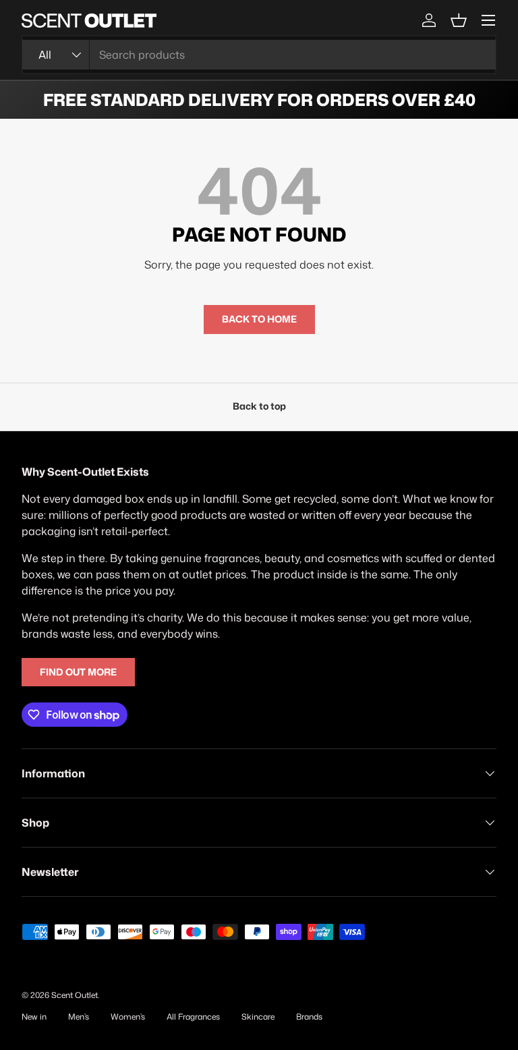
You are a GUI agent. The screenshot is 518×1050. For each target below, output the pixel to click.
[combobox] (259, 55)
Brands (309, 1016)
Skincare (258, 1016)
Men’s (78, 1016)
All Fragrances (193, 1016)
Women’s (128, 1016)
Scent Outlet (74, 995)
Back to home (259, 319)
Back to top (259, 406)
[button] (458, 20)
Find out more (78, 672)
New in (34, 1016)
